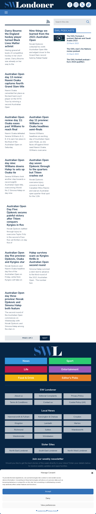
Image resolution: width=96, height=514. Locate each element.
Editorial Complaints (48, 396)
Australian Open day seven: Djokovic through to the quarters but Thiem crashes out (39, 167)
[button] (92, 472)
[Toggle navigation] (6, 12)
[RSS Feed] (47, 22)
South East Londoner (48, 450)
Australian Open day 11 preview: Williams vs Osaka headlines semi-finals (39, 123)
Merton (77, 423)
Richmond (18, 429)
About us (19, 396)
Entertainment (69, 369)
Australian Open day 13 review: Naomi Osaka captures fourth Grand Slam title (14, 80)
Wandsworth (77, 429)
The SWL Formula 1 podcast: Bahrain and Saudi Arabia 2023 (79, 38)
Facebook (69, 4)
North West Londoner (77, 450)
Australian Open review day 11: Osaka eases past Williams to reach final (14, 123)
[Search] (88, 22)
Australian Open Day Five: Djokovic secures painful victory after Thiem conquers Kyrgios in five (17, 215)
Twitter (82, 4)
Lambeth (48, 423)
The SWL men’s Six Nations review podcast (79, 50)
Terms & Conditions (19, 402)
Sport (69, 361)
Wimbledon (48, 436)
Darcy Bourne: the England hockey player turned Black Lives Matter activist (13, 38)
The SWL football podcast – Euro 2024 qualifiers (79, 60)
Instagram (76, 4)
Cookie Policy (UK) (77, 402)
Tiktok (88, 4)
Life (26, 369)
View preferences (48, 505)
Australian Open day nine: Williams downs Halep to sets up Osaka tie (15, 166)
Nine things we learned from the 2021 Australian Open (39, 35)
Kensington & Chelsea (48, 416)
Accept (48, 491)
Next (45, 338)
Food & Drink (26, 378)
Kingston (19, 423)
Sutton (48, 429)
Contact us (48, 402)
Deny (48, 498)
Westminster (18, 436)
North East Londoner (18, 450)
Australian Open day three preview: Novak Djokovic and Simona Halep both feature (14, 300)
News (26, 361)
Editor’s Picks (70, 378)
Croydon (77, 416)
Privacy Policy (52, 511)
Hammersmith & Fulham (19, 416)
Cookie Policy (42, 511)
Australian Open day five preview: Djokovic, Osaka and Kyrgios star (15, 257)
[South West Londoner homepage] (29, 5)
